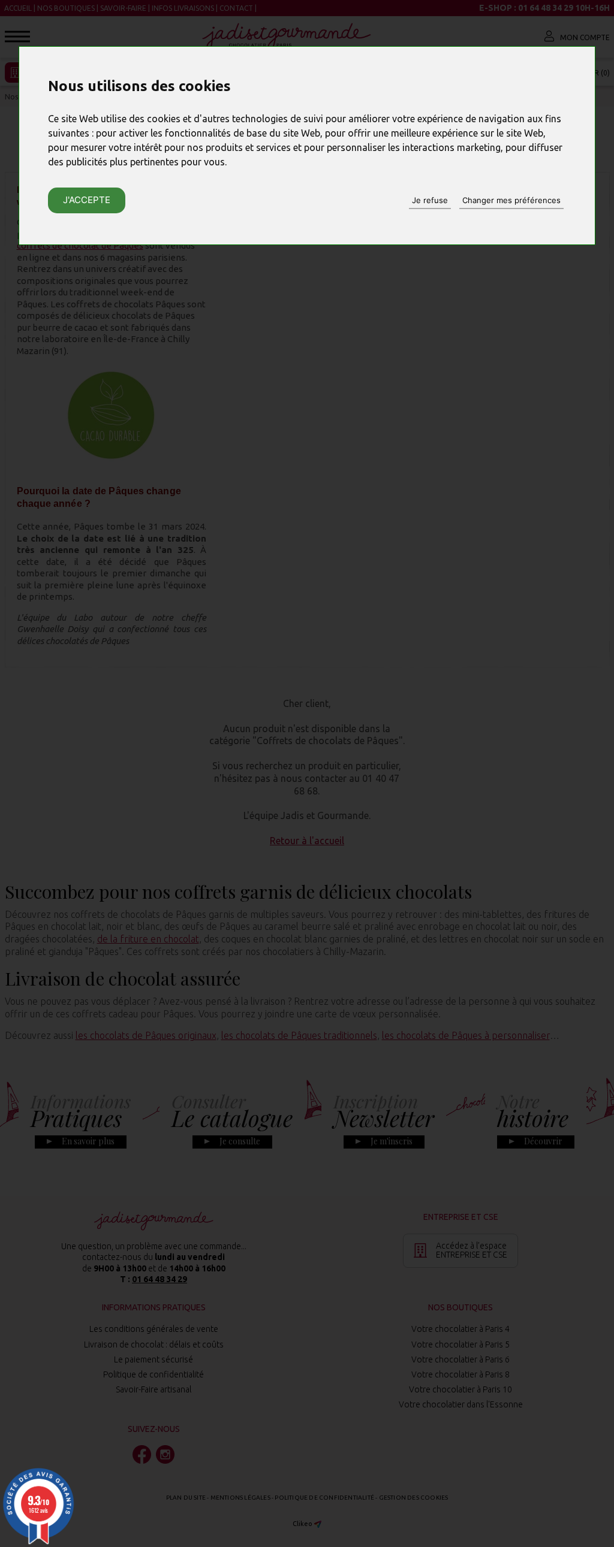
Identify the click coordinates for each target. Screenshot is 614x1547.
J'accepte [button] (86, 200)
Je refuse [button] (430, 200)
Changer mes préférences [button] (511, 200)
